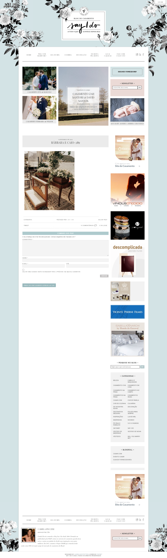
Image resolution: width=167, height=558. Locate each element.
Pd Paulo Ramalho (116, 424)
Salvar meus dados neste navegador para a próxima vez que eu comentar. (51, 271)
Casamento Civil (119, 385)
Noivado (131, 420)
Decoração (132, 407)
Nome (25, 258)
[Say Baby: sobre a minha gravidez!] (127, 110)
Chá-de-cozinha (119, 403)
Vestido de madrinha (117, 432)
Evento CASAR (118, 456)
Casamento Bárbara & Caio (39, 285)
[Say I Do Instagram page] (137, 54)
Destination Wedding (118, 412)
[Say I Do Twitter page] (140, 54)
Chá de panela (133, 400)
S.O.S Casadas (133, 423)
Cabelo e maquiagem (132, 381)
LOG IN (160, 2)
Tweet (26, 225)
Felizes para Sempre (132, 412)
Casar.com (117, 400)
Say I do (131, 428)
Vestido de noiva (134, 431)
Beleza (116, 380)
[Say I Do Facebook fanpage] (143, 54)
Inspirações (118, 416)
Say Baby (116, 428)
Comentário (27, 239)
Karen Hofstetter (81, 554)
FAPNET (99, 554)
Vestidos (116, 436)
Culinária (131, 403)
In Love (104, 225)
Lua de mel (132, 416)
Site (67, 263)
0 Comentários (87, 225)
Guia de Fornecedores (122, 459)
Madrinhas (117, 420)
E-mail (25, 263)
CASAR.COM (117, 453)
